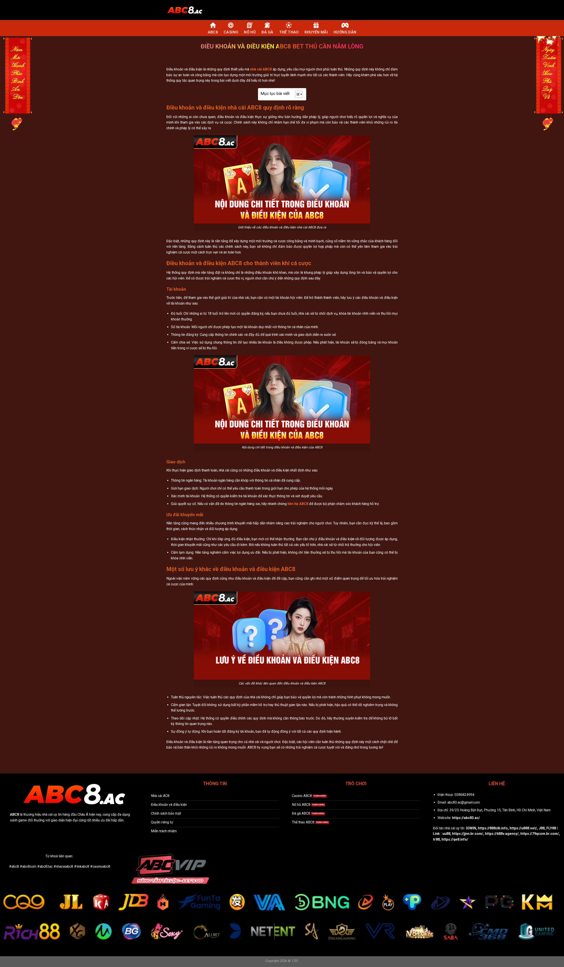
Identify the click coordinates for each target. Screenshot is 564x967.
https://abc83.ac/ (466, 818)
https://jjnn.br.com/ (467, 834)
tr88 (436, 839)
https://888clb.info (493, 828)
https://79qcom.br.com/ (539, 834)
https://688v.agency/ (502, 834)
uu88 (446, 834)
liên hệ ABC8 (298, 504)
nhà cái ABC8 (261, 69)
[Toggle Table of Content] (297, 94)
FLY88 (551, 828)
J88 (542, 828)
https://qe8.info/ (455, 839)
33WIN (471, 828)
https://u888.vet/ (523, 828)
